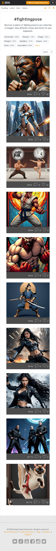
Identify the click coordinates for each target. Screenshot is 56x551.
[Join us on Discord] (15, 541)
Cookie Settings (26, 532)
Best (18, 8)
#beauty (28, 37)
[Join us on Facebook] (32, 541)
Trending (4, 8)
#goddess (26, 41)
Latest (12, 8)
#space (41, 41)
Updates (46, 532)
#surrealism (25, 45)
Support (28, 535)
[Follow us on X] (44, 541)
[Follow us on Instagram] (38, 541)
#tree (9, 45)
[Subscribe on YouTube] (26, 541)
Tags (38, 532)
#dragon (10, 41)
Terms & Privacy (10, 532)
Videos (24, 8)
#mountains (11, 37)
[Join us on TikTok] (20, 541)
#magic (43, 37)
